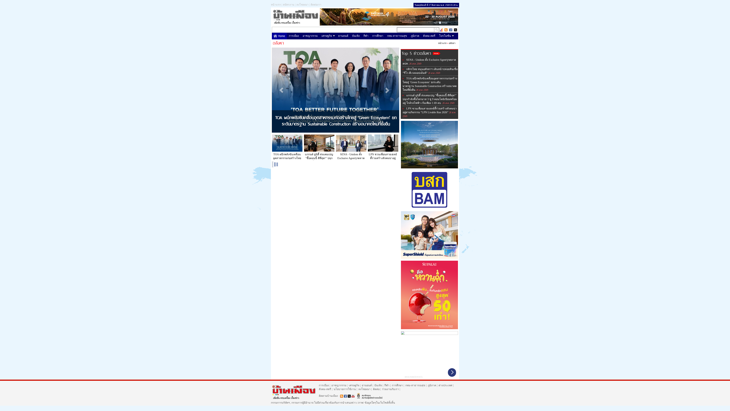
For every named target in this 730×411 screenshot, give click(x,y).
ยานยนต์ (343, 35)
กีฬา (365, 35)
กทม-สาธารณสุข (397, 35)
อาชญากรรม (310, 35)
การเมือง (294, 35)
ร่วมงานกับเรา (390, 389)
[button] (281, 90)
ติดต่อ (376, 389)
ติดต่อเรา (316, 4)
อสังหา (452, 43)
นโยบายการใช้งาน (345, 389)
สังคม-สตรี (429, 35)
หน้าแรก (276, 4)
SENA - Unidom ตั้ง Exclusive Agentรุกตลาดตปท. (351, 156)
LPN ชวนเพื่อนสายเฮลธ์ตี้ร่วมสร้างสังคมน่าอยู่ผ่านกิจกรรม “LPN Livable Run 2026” (383, 156)
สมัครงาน (288, 4)
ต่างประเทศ (445, 385)
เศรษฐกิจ (326, 35)
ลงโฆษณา (302, 4)
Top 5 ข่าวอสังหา (416, 53)
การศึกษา (377, 35)
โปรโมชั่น (445, 35)
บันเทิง (356, 35)
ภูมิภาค (415, 35)
